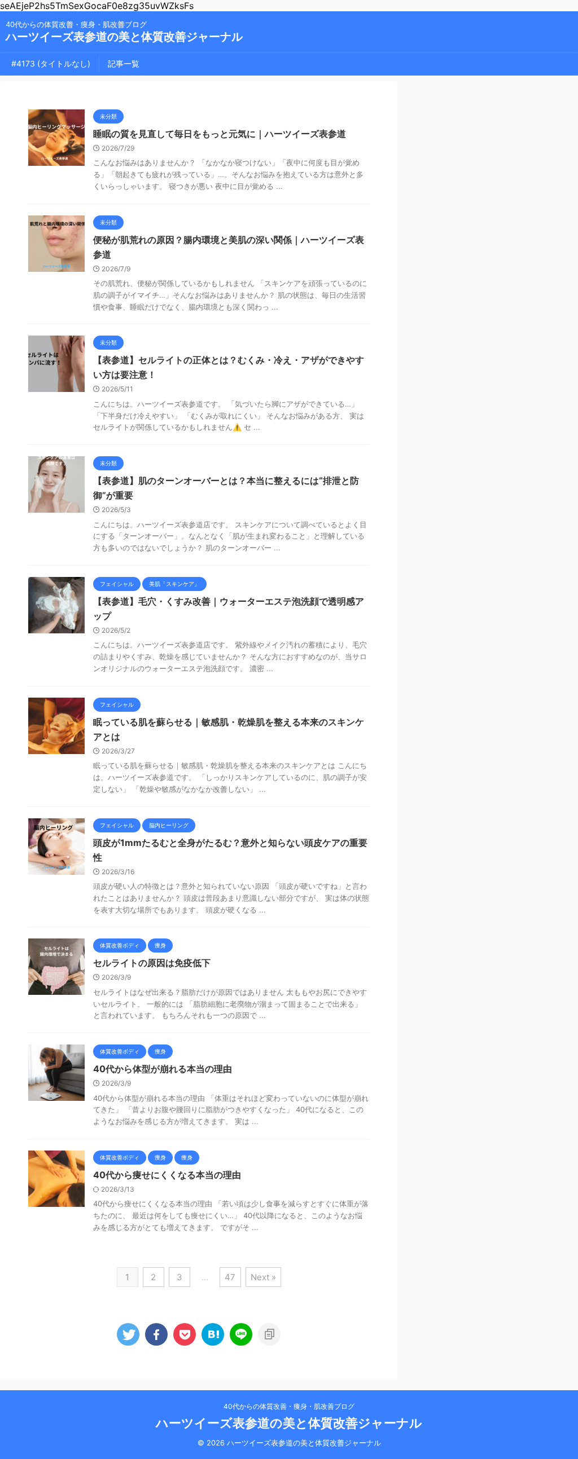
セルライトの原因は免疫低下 (152, 962)
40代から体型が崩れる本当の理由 (162, 1068)
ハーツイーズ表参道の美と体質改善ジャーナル (124, 36)
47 (230, 1277)
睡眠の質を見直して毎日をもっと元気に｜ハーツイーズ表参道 (219, 133)
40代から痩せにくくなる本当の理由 (167, 1174)
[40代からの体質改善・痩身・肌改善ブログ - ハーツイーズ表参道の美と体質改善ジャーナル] (213, 1334)
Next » (263, 1277)
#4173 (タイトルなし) (50, 63)
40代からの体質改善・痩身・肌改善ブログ (289, 1406)
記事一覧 (123, 63)
